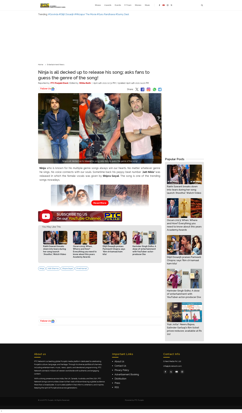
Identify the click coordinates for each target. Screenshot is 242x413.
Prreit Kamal (81, 268)
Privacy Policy (122, 370)
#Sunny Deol (122, 14)
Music (147, 5)
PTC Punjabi (139, 400)
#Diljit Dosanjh (66, 14)
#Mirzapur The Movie (85, 14)
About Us (119, 361)
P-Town (128, 5)
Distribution (120, 378)
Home (40, 64)
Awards (107, 5)
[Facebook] (159, 5)
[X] (171, 5)
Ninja (42, 268)
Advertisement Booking (127, 374)
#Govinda (53, 14)
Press (117, 383)
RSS (117, 387)
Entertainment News (55, 64)
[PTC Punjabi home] (53, 5)
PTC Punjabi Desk (59, 83)
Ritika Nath (85, 83)
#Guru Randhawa (106, 14)
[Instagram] (168, 5)
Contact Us (120, 365)
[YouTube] (163, 5)
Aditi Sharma (53, 268)
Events (118, 5)
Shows (98, 5)
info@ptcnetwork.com (172, 366)
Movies (138, 5)
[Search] (202, 5)
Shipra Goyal (67, 268)
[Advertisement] (121, 39)
